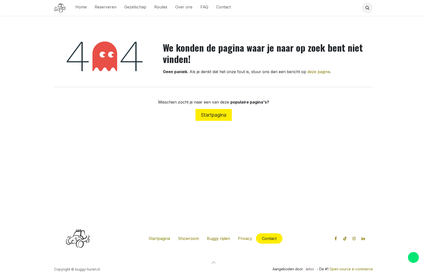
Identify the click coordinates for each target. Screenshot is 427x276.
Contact (269, 238)
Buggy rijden (218, 238)
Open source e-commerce (351, 269)
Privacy (245, 238)
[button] (367, 7)
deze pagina (318, 71)
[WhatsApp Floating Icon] (413, 257)
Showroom (188, 238)
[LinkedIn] (363, 238)
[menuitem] (81, 8)
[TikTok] (345, 238)
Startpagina (213, 115)
